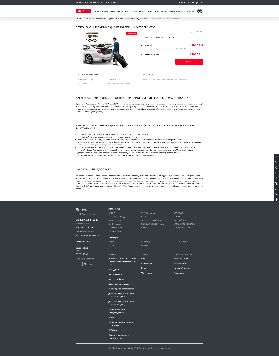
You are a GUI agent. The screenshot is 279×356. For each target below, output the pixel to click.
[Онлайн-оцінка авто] (276, 172)
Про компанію (189, 11)
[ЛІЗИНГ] (276, 183)
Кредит (144, 258)
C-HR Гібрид (114, 223)
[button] (199, 3)
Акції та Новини (145, 11)
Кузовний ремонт (182, 267)
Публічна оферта (116, 330)
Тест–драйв (113, 269)
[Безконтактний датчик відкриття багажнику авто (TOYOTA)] (107, 49)
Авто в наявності (116, 274)
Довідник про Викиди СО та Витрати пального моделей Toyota (122, 261)
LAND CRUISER (115, 227)
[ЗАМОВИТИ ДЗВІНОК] (276, 194)
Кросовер (146, 241)
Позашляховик (181, 241)
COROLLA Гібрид (116, 216)
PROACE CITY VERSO (183, 227)
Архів (111, 317)
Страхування (147, 263)
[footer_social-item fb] (78, 264)
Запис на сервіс (181, 258)
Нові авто (96, 11)
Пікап (111, 245)
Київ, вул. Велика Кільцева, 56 (119, 83)
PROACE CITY (114, 231)
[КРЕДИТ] (276, 178)
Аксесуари (179, 272)
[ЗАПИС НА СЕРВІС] (276, 189)
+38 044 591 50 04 (84, 227)
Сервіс (156, 11)
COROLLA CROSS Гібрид (152, 223)
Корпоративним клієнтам (112, 11)
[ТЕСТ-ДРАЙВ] (276, 167)
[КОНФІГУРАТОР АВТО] (276, 162)
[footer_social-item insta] (84, 264)
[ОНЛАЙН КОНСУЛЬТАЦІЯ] (276, 156)
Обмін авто (146, 272)
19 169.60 (194, 54)
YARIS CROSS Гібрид (151, 220)
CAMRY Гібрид (148, 212)
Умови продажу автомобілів (122, 288)
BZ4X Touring (114, 220)
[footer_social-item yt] (91, 264)
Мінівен (145, 245)
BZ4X (143, 216)
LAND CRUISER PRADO (184, 223)
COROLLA (178, 212)
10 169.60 (194, 45)
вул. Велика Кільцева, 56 (89, 2)
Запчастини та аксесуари (171, 11)
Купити (189, 61)
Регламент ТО (180, 263)
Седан (111, 241)
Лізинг (144, 267)
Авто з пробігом (131, 11)
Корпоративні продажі (119, 283)
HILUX (144, 227)
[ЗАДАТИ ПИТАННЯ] (276, 199)
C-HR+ (177, 216)
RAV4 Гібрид (180, 220)
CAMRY (111, 212)
